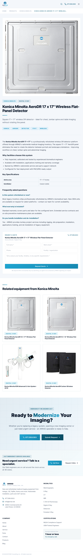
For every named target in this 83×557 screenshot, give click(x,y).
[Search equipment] (61, 4)
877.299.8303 (74, 235)
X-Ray (45, 491)
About (4, 526)
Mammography (49, 488)
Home (4, 11)
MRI (45, 498)
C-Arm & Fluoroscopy (51, 502)
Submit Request (51, 437)
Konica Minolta (26, 11)
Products (13, 11)
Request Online (70, 463)
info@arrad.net (10, 501)
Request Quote (40, 266)
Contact (5, 536)
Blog (3, 543)
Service (4, 529)
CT (44, 495)
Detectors (47, 508)
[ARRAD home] (5, 4)
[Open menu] (79, 4)
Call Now (56, 463)
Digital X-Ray (48, 505)
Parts (4, 533)
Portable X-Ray (48, 512)
